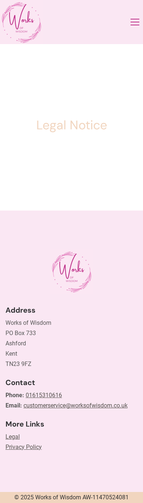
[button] (135, 22)
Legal (13, 436)
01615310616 (44, 395)
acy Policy (28, 446)
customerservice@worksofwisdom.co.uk (75, 405)
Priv (10, 446)
